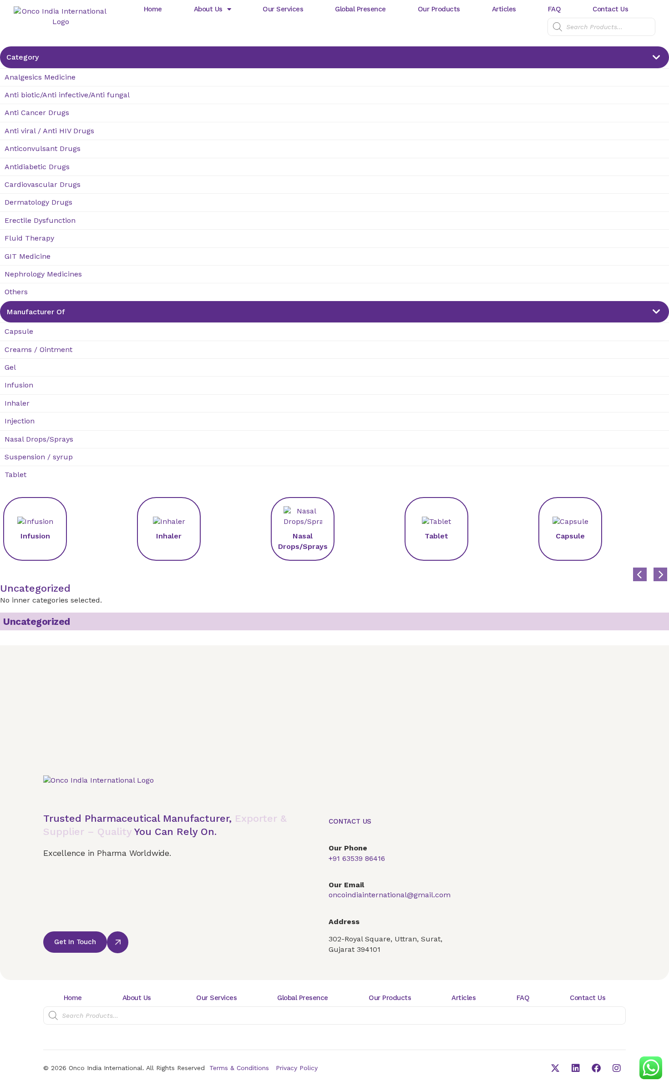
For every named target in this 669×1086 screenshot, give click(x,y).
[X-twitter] (555, 1068)
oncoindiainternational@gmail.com (390, 894)
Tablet (15, 474)
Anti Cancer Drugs (37, 112)
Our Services (283, 9)
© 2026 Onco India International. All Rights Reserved (124, 1067)
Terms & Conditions (239, 1067)
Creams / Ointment (38, 349)
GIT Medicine (28, 256)
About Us (208, 9)
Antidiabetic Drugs (37, 166)
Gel (10, 367)
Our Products (439, 9)
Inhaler (17, 403)
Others (16, 291)
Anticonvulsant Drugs (43, 148)
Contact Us (610, 9)
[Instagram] (617, 1068)
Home (153, 9)
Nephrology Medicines (43, 274)
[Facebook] (596, 1068)
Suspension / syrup (39, 456)
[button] (75, 942)
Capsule (19, 331)
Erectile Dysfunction (40, 220)
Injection (20, 421)
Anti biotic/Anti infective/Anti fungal (67, 94)
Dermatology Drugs (38, 202)
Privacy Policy (297, 1067)
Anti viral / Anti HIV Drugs (49, 130)
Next (653, 567)
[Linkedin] (576, 1068)
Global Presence (360, 9)
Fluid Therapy (29, 238)
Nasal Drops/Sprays (39, 439)
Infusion (19, 385)
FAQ (554, 9)
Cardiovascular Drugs (43, 184)
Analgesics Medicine (40, 77)
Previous (633, 567)
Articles (504, 9)
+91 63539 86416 (357, 858)
